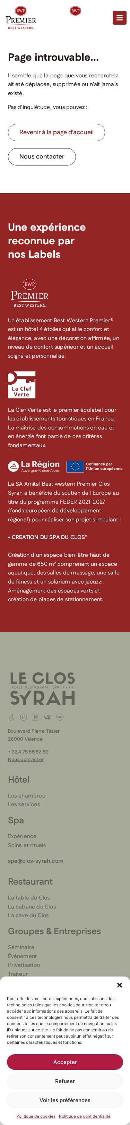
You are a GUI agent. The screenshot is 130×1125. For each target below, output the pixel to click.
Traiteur (18, 974)
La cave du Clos (28, 916)
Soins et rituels (27, 846)
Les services (24, 805)
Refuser (65, 1081)
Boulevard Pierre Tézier (34, 731)
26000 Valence (25, 739)
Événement (22, 957)
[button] (119, 985)
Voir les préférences (65, 1100)
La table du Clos (29, 898)
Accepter (65, 1062)
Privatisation (24, 965)
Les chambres (26, 796)
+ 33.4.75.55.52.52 (28, 752)
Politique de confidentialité (85, 1116)
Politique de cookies (35, 1116)
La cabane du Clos (32, 907)
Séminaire (21, 948)
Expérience (22, 837)
